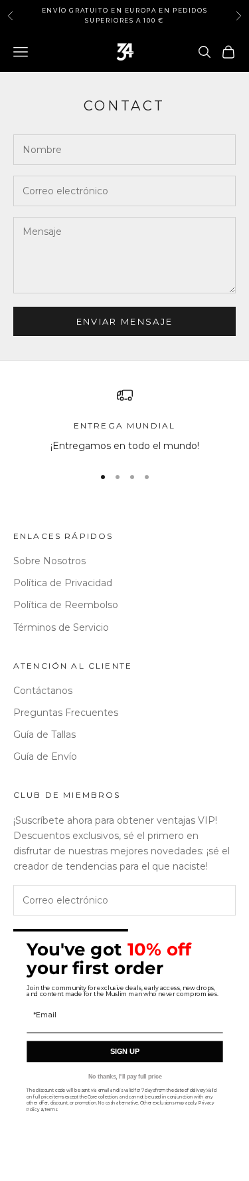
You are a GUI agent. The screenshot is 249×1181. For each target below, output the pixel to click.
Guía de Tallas (44, 735)
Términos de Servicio (61, 627)
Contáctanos (42, 691)
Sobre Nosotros (49, 561)
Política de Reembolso (65, 605)
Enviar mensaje (124, 321)
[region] (124, 420)
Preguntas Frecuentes (65, 713)
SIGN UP (124, 1052)
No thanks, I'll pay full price (124, 1076)
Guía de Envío (45, 756)
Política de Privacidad (62, 583)
